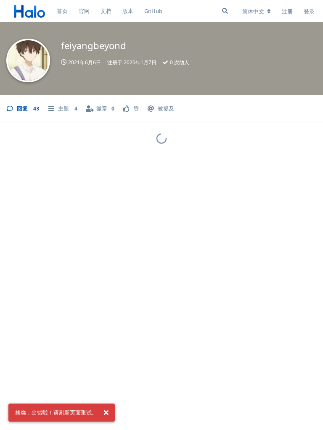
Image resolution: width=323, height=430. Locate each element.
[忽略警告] (106, 412)
